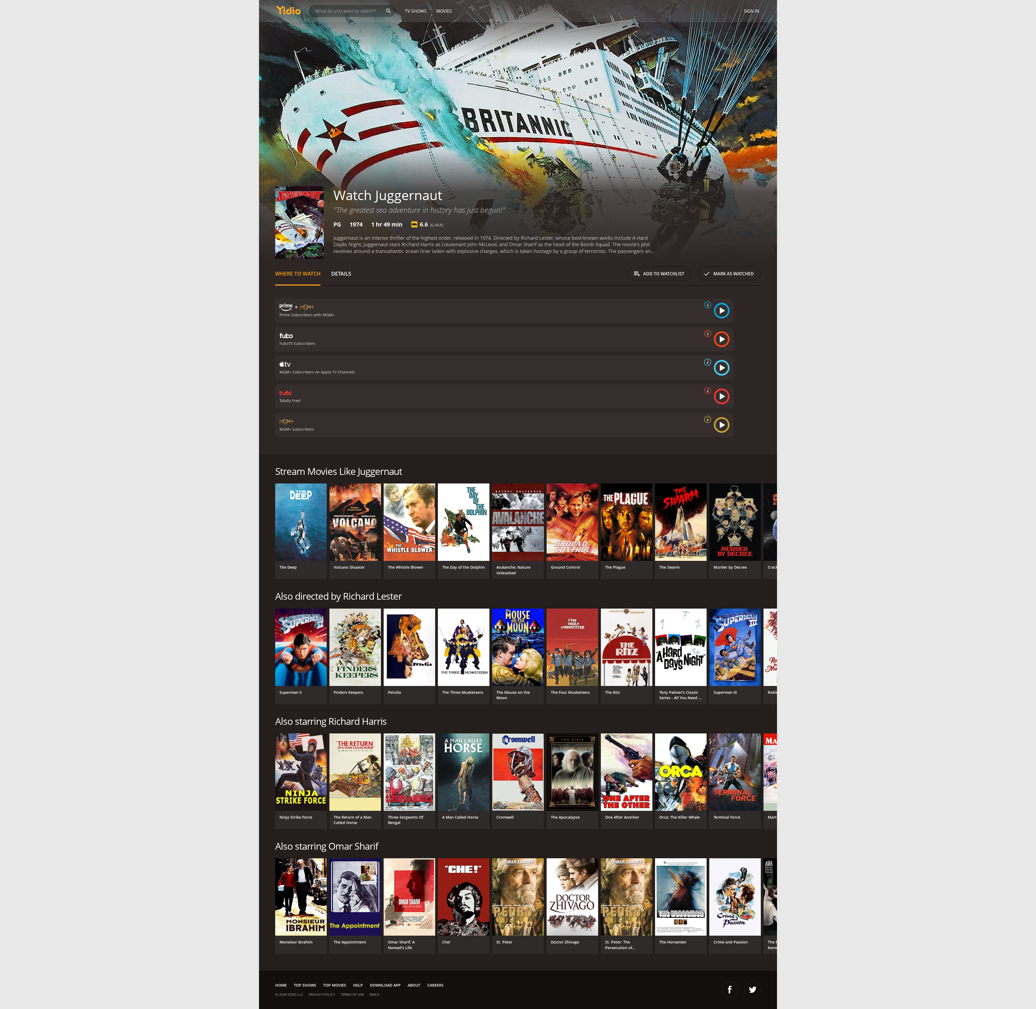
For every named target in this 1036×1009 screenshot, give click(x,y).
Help (358, 985)
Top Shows (305, 985)
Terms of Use (352, 994)
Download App (385, 985)
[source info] (706, 304)
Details (341, 273)
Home (281, 985)
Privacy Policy (322, 994)
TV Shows (416, 11)
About (414, 985)
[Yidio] (289, 12)
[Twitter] (752, 989)
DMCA (374, 994)
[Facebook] (729, 989)
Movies (444, 11)
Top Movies (334, 985)
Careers (435, 985)
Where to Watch (298, 273)
